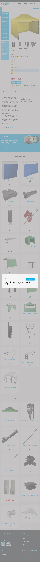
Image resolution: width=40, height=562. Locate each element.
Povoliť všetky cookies (30, 279)
